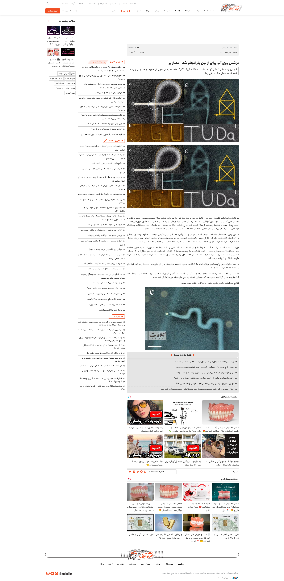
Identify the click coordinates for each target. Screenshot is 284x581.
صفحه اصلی (233, 47)
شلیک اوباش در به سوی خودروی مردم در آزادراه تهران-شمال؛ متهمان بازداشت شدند (102, 276)
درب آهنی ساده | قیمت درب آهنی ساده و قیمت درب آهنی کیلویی (103, 359)
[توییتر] (52, 573)
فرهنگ (187, 10)
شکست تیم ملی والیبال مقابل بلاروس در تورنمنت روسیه (100, 194)
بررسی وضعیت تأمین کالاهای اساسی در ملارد (104, 235)
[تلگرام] (48, 573)
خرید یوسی (71, 83)
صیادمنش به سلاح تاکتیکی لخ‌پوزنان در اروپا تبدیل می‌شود (103, 170)
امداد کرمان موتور (56, 78)
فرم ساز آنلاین (70, 78)
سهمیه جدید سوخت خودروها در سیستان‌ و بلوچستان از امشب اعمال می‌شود (101, 256)
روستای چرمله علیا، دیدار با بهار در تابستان (105, 293)
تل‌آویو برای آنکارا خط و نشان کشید (108, 92)
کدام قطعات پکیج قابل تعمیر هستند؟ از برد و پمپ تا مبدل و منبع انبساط (102, 380)
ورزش (157, 10)
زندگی (125, 10)
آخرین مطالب (114, 140)
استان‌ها (138, 10)
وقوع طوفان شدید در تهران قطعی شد (107, 163)
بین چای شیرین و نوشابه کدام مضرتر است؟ (104, 123)
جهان (148, 10)
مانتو (73, 73)
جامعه (196, 10)
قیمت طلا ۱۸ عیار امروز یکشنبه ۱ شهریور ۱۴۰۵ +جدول (101, 134)
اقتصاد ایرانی (59, 83)
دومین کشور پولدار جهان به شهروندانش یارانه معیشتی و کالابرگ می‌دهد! (205, 383)
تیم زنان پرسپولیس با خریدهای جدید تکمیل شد (103, 263)
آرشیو (73, 3)
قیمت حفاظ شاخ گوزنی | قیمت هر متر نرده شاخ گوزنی (101, 365)
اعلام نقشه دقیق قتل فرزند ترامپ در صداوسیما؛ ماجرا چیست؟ (102, 108)
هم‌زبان (113, 3)
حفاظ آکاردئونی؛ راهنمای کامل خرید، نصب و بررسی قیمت (103, 372)
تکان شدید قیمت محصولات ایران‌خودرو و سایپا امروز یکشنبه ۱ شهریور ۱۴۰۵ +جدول (103, 116)
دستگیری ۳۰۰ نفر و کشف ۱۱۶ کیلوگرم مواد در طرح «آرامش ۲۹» (104, 209)
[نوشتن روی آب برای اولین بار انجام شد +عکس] (192, 318)
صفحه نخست (209, 10)
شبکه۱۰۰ (133, 3)
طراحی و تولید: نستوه (225, 578)
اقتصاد (177, 10)
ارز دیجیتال (59, 88)
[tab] (116, 62)
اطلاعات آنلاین (231, 7)
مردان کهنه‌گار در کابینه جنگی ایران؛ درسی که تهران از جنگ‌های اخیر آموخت (205, 372)
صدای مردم (102, 3)
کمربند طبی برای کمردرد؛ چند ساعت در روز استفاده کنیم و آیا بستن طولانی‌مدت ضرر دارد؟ (101, 323)
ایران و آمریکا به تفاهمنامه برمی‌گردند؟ (106, 129)
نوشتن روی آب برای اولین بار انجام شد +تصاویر (204, 63)
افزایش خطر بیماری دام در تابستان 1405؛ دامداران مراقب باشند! (104, 347)
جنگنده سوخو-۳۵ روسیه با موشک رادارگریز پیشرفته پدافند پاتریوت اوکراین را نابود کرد (103, 69)
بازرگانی (117, 316)
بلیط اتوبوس (70, 93)
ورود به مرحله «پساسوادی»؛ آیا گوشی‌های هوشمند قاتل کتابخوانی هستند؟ (204, 361)
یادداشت (91, 3)
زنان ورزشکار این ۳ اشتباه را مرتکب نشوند (105, 282)
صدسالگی (123, 3)
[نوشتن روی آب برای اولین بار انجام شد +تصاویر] (183, 110)
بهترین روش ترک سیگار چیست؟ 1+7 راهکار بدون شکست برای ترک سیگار (101, 331)
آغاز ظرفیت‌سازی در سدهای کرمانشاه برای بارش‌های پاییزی (103, 242)
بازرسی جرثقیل (63, 73)
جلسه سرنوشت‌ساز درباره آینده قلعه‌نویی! (105, 304)
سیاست (167, 10)
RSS (102, 564)
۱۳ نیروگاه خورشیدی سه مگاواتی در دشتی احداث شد (101, 230)
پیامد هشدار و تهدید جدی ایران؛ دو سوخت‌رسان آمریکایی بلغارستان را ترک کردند (104, 86)
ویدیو (114, 10)
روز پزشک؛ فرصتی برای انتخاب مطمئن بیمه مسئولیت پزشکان (102, 201)
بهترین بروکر (70, 88)
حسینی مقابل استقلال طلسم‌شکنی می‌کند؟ (105, 268)
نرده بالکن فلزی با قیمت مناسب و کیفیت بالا (104, 353)
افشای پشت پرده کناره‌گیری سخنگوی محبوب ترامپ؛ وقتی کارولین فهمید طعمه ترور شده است (197, 389)
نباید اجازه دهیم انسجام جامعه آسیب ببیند (105, 224)
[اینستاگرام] (56, 573)
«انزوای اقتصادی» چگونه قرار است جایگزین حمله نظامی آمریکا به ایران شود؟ (204, 378)
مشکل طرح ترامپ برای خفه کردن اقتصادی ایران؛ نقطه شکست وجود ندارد (205, 367)
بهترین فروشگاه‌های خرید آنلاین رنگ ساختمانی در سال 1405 (102, 387)
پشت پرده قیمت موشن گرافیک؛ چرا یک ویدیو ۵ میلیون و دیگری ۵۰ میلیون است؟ (102, 339)
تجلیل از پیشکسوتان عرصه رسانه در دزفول (105, 249)
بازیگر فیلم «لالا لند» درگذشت (110, 310)
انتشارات (81, 3)
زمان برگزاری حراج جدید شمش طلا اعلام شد (104, 299)
